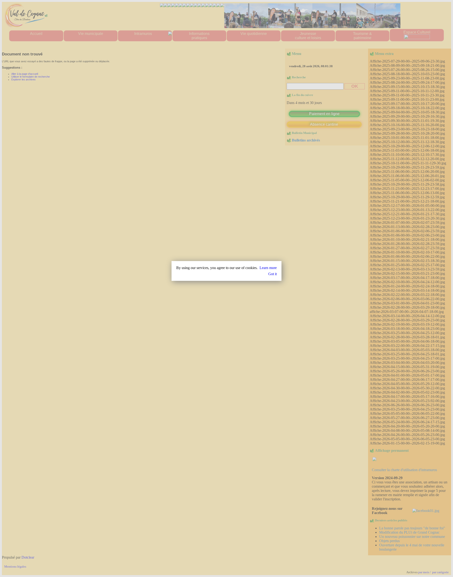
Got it (272, 274)
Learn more (268, 268)
